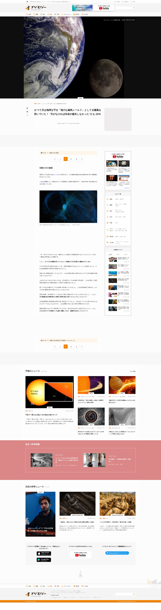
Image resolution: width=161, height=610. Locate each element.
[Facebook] (27, 111)
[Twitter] (27, 108)
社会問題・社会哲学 (119, 211)
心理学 (116, 206)
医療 (116, 204)
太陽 (45, 181)
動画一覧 (128, 188)
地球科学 (122, 199)
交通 (116, 230)
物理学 (116, 236)
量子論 (121, 236)
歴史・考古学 (118, 216)
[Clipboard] (27, 115)
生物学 (116, 199)
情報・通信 (121, 230)
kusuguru (53, 595)
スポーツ (121, 204)
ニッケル (57, 174)
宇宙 (116, 222)
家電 (126, 230)
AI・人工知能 (118, 228)
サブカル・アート (119, 241)
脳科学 (125, 204)
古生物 (124, 216)
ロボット (125, 228)
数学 (125, 236)
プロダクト (117, 243)
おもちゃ (127, 241)
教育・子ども (118, 210)
